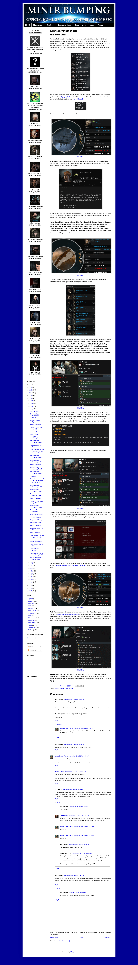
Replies (59, 724)
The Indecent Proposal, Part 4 (36, 486)
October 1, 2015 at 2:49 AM (77, 892)
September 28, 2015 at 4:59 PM (82, 853)
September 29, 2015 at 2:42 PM (74, 875)
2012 (30, 591)
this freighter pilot (78, 99)
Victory (71, 688)
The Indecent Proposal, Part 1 (36, 506)
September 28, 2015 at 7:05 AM (78, 815)
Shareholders (38, 25)
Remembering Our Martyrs (36, 446)
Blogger (72, 952)
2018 (30, 390)
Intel (29, 615)
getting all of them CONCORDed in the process (70, 565)
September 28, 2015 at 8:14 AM (84, 835)
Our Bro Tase (34, 411)
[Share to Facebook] (81, 686)
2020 (30, 384)
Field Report (32, 610)
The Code (50, 25)
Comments (32, 650)
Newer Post (54, 937)
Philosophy (31, 622)
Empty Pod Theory (36, 520)
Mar (32, 576)
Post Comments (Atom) (66, 941)
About (92, 25)
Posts (31, 646)
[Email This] (76, 686)
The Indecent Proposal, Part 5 (36, 472)
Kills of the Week (35, 424)
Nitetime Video (60, 772)
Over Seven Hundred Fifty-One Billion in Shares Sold (37, 451)
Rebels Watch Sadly (36, 514)
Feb (32, 579)
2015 (30, 398)
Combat (30, 608)
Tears (66, 688)
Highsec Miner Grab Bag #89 (36, 428)
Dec (32, 400)
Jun (32, 568)
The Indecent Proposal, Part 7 (36, 461)
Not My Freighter (35, 517)
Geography (32, 613)
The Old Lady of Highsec (35, 421)
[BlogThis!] (78, 686)
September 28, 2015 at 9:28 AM (79, 844)
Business (31, 603)
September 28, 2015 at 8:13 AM (84, 826)
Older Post (107, 937)
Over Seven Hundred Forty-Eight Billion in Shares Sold (37, 480)
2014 (30, 585)
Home (81, 937)
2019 (30, 387)
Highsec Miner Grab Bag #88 (36, 502)
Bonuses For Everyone (34, 510)
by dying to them (66, 97)
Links (84, 25)
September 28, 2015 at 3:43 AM (75, 772)
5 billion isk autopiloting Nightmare (68, 614)
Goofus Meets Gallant (34, 549)
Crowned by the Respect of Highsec (35, 415)
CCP (29, 606)
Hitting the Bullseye (36, 541)
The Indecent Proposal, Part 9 (36, 441)
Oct (32, 406)
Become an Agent (64, 25)
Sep (32, 409)
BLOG (27, 25)
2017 (30, 393)
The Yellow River (35, 522)
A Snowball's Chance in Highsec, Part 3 (36, 554)
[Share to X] (79, 686)
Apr (32, 574)
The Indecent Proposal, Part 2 (36, 494)
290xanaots (64, 815)
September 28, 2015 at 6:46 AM (79, 806)
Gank (77, 25)
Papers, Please (35, 432)
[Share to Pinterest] (83, 686)
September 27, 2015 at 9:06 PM (74, 744)
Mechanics (31, 618)
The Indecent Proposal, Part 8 (36, 456)
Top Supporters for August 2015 (36, 558)
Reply (56, 720)
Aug (32, 563)
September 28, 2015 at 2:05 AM (84, 728)
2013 (30, 588)
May (32, 571)
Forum (100, 25)
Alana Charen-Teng (66, 728)
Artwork (62, 688)
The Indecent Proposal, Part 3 (36, 490)
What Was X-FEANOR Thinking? (34, 436)
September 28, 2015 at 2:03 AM (78, 756)
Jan (32, 582)
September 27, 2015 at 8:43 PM (74, 699)
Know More (33, 476)
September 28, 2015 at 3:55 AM (73, 789)
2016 (30, 395)
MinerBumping (61, 686)
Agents (57, 688)
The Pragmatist (35, 532)
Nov (32, 403)
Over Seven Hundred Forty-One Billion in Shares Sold (37, 537)
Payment (31, 620)
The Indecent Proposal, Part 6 (36, 468)
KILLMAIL (80, 157)
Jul (32, 565)
